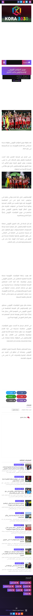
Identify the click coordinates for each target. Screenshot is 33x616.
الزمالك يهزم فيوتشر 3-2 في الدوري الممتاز (13, 540)
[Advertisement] (16, 42)
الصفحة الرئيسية (25, 78)
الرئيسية (25, 62)
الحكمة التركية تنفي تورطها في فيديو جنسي (14, 566)
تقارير (17, 586)
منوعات (26, 594)
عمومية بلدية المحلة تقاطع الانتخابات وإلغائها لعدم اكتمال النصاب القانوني (13, 468)
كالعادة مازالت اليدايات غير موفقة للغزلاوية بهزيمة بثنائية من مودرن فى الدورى (13, 553)
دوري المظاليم (8, 586)
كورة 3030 (8, 610)
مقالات (10, 590)
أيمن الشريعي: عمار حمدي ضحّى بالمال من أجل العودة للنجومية (14, 528)
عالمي (18, 590)
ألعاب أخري (13, 583)
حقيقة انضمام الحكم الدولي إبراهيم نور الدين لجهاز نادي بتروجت (13, 504)
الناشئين (26, 586)
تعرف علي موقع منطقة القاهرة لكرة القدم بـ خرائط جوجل (13, 480)
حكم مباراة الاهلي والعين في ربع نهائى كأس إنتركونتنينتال (14, 492)
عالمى (18, 78)
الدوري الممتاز (25, 583)
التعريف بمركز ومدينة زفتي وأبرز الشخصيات (14, 516)
